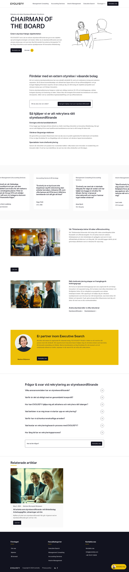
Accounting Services (58, 3)
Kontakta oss (113, 3)
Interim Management (74, 3)
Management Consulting (41, 3)
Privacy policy (46, 568)
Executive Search (89, 3)
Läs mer (14, 269)
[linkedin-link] (55, 568)
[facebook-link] (57, 568)
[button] (101, 3)
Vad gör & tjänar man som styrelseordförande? (74, 104)
